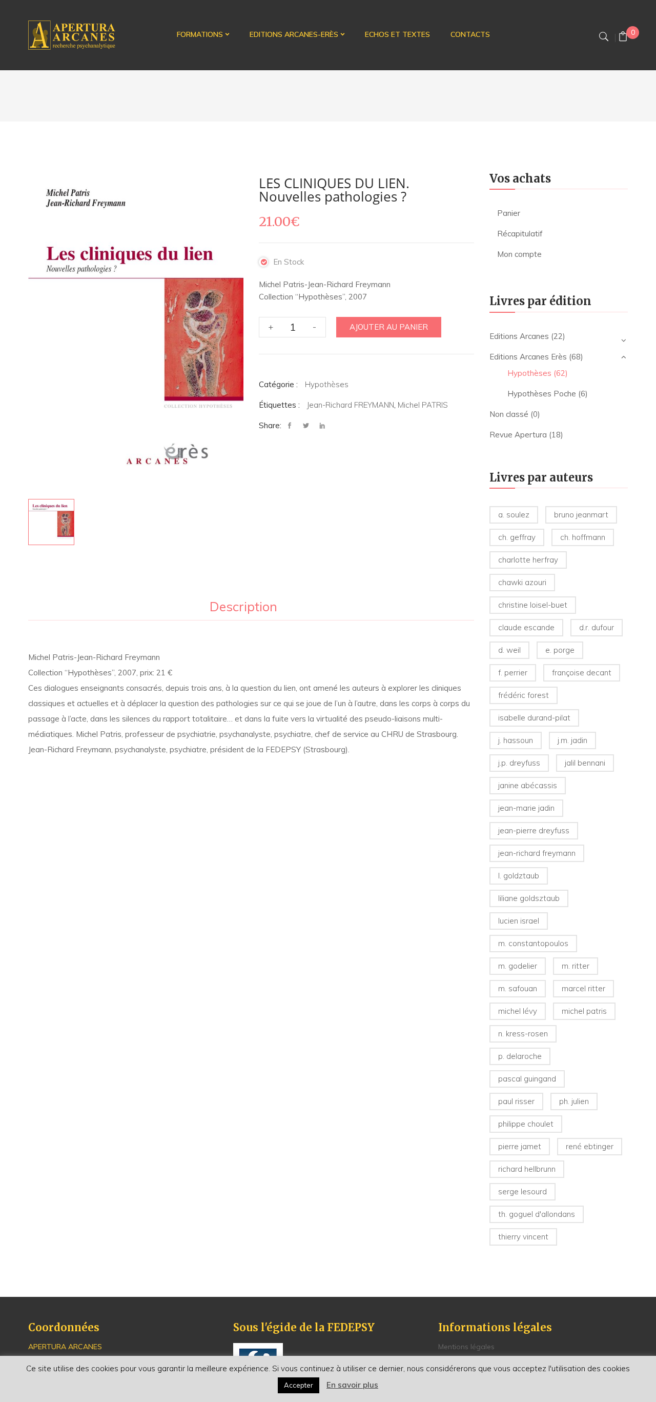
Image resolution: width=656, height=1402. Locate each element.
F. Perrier (512, 672)
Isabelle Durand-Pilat (534, 718)
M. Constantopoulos (533, 943)
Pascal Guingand (527, 1079)
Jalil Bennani (585, 763)
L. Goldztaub (518, 875)
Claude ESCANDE (526, 627)
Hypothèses (326, 384)
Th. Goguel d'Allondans (536, 1214)
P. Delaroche (520, 1056)
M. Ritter (575, 966)
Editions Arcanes (519, 336)
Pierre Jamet (519, 1146)
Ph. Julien (574, 1101)
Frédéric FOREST (523, 695)
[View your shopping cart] (623, 38)
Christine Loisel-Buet (532, 605)
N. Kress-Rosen (523, 1033)
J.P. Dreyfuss (519, 763)
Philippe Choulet (526, 1124)
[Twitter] (306, 426)
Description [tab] (243, 607)
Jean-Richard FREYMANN (350, 405)
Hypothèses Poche (541, 393)
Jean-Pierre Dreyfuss (533, 830)
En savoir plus (352, 1385)
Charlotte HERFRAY (528, 560)
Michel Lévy (517, 1011)
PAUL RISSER (516, 1101)
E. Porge (560, 650)
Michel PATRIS (423, 405)
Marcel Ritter (583, 988)
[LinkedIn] (322, 426)
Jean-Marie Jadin (526, 808)
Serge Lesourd (522, 1191)
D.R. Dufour (596, 627)
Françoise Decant (581, 672)
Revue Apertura (518, 434)
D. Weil (509, 650)
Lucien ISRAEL (518, 921)
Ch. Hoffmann (582, 537)
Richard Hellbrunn (527, 1169)
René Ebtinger (589, 1146)
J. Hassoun (515, 740)
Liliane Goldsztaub (529, 898)
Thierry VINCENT (523, 1236)
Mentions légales (466, 1346)
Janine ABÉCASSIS (527, 785)
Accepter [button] (298, 1385)
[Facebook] (292, 426)
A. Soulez (513, 514)
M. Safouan (517, 988)
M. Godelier (517, 966)
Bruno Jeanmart (581, 514)
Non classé (508, 414)
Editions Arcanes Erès (528, 357)
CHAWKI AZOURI (522, 582)
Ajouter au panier (389, 327)
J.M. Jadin (572, 740)
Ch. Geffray (517, 537)
